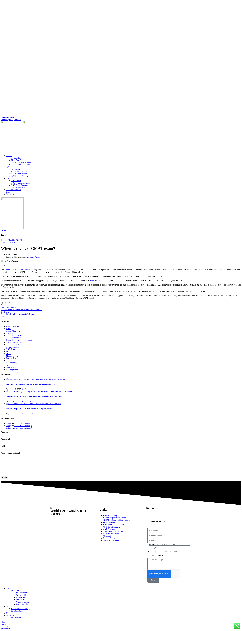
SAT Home (15, 169)
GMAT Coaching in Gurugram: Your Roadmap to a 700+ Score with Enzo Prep (34, 396)
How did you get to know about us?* (162, 551)
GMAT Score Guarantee (21, 162)
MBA (8, 354)
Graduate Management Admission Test (20, 270)
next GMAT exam (8, 307)
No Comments (27, 389)
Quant (8, 360)
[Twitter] (170, 513)
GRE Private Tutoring (20, 187)
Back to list (5, 312)
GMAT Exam (11, 333)
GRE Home (16, 180)
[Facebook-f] (149, 513)
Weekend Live (22, 595)
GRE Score (10, 349)
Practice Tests (11, 358)
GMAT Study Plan (13, 344)
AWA (8, 329)
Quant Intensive (22, 604)
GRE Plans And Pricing (20, 183)
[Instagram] (156, 513)
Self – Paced (21, 599)
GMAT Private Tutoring (20, 165)
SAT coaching (11, 363)
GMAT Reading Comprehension (19, 340)
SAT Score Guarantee (19, 174)
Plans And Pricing (18, 160)
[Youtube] (176, 513)
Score (8, 365)
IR (7, 351)
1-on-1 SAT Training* (23, 423)
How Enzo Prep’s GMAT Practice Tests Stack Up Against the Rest (29, 409)
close (3, 316)
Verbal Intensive (22, 602)
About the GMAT (15, 240)
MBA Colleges (12, 356)
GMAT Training (12, 347)
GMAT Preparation (13, 338)
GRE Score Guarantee (20, 185)
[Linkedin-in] (163, 513)
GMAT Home (16, 158)
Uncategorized (12, 369)
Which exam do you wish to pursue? (162, 544)
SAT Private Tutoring (19, 176)
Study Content (12, 367)
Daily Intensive (22, 593)
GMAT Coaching (13, 331)
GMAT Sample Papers (15, 342)
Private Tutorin (17, 611)
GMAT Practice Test (14, 335)
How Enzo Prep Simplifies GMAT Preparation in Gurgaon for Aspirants (31, 384)
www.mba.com (95, 280)
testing (8, 423)
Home (3, 240)
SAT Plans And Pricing (20, 171)
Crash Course (21, 597)
